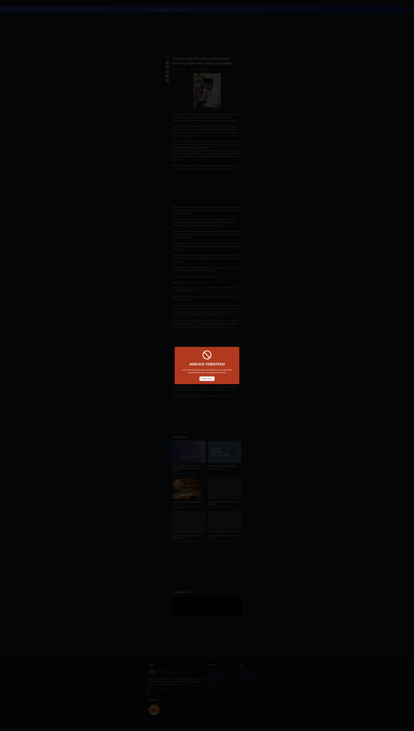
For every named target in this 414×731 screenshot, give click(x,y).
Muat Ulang (207, 379)
